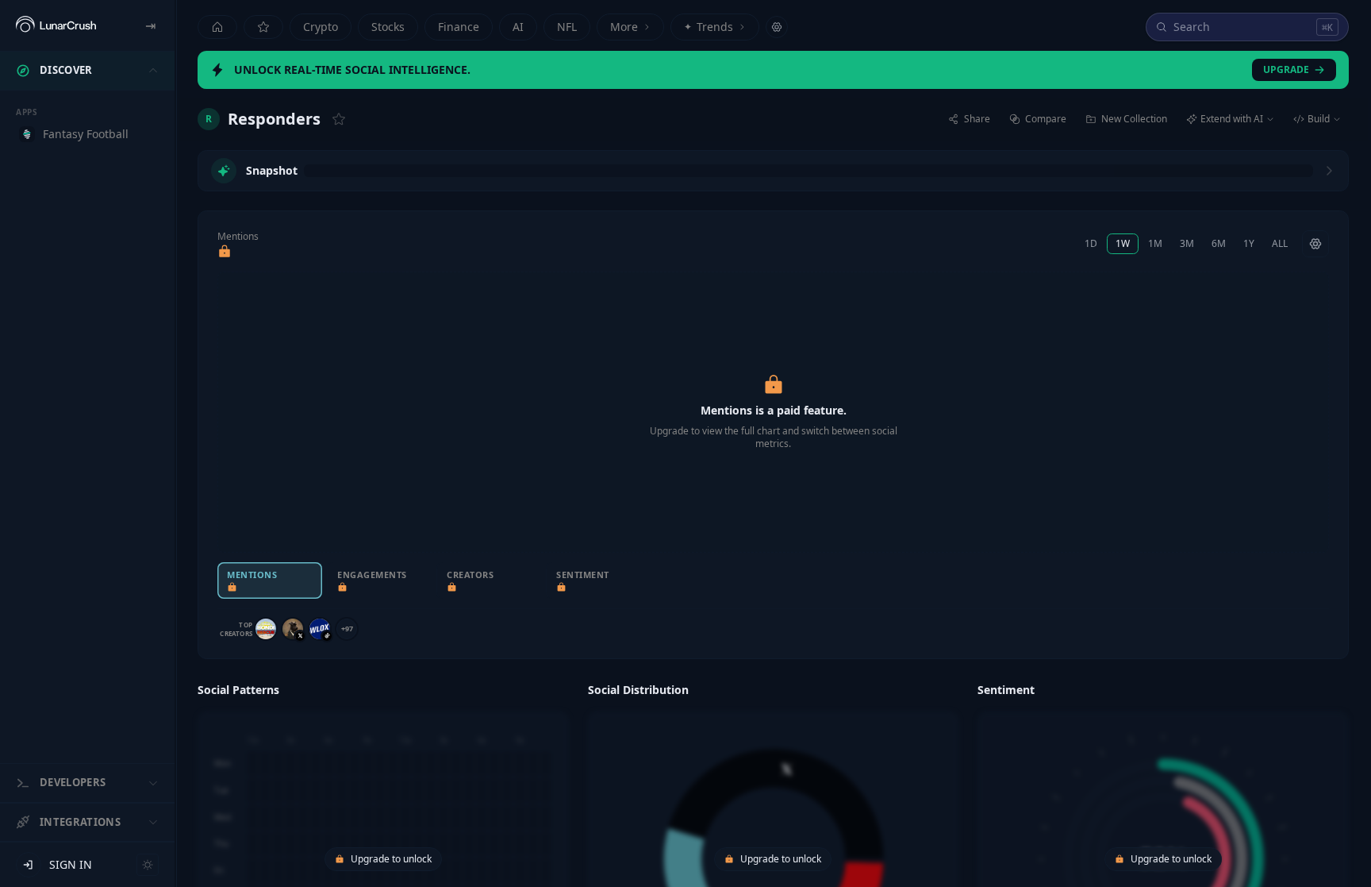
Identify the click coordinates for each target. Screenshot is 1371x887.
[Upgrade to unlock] (224, 252)
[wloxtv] (319, 629)
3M (1187, 243)
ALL (1280, 243)
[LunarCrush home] (56, 25)
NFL (567, 26)
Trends (708, 26)
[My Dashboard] (263, 27)
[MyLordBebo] (292, 629)
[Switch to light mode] (147, 865)
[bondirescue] (265, 629)
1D (1091, 243)
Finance (458, 26)
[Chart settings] (1315, 243)
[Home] (217, 27)
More (624, 26)
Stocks (388, 26)
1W (1123, 243)
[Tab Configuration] (777, 27)
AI (518, 26)
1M (1155, 243)
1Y (1248, 243)
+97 (347, 628)
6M (1219, 243)
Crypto (320, 26)
